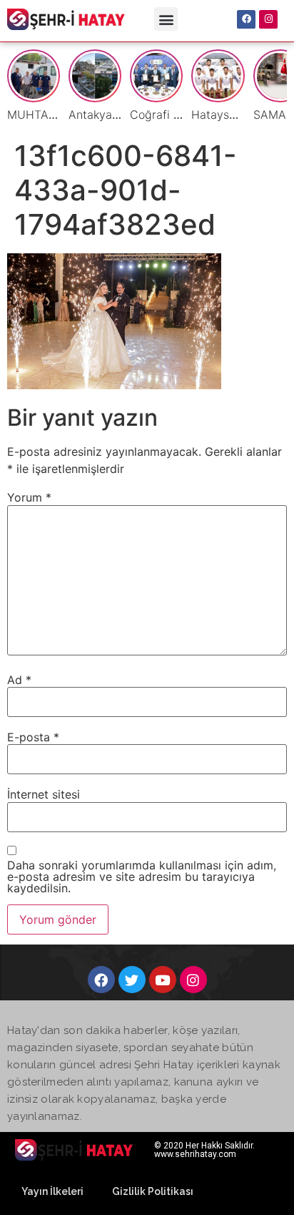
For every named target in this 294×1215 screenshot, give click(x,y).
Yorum (29, 497)
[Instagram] (268, 19)
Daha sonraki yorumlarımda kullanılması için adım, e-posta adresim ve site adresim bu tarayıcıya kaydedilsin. (141, 876)
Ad (19, 679)
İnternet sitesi (43, 794)
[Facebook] (246, 19)
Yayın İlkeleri (52, 1191)
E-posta (33, 737)
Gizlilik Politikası (152, 1191)
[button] (166, 19)
